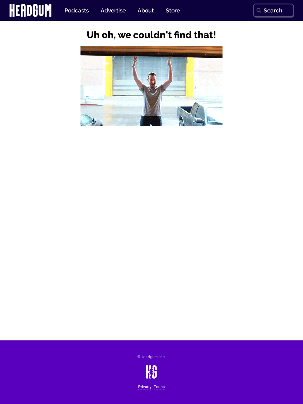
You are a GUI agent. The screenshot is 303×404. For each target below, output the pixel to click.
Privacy (144, 386)
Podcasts (77, 10)
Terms (159, 386)
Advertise (113, 10)
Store (173, 10)
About (146, 10)
